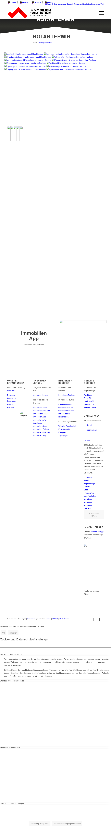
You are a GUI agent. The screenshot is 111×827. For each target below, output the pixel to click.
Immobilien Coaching (41, 432)
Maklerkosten (64, 413)
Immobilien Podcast (41, 429)
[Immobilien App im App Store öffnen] (34, 349)
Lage (86, 489)
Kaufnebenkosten (65, 404)
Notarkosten (63, 416)
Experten (11, 395)
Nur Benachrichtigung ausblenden (67, 823)
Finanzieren (89, 492)
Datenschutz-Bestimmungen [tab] (12, 803)
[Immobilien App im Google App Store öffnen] (34, 354)
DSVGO (55, 619)
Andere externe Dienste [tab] (10, 747)
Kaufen (87, 480)
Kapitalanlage (89, 483)
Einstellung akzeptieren (39, 823)
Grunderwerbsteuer (66, 410)
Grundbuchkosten (65, 407)
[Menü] (100, 12)
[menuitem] (12, 2)
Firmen (50, 3)
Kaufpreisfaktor (90, 401)
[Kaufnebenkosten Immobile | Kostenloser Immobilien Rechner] (71, 54)
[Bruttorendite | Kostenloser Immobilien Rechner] (25, 63)
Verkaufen (88, 505)
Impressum (31, 619)
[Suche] (93, 12)
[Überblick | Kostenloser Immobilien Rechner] (23, 54)
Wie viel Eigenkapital (67, 426)
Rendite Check (90, 407)
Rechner (37, 3)
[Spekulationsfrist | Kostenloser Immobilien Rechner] (69, 69)
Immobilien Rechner (66, 395)
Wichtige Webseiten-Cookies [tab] (12, 680)
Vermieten (88, 499)
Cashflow (88, 395)
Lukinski (48, 619)
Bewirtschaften (90, 495)
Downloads (11, 401)
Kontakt (90, 425)
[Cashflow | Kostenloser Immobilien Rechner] (66, 63)
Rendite (87, 486)
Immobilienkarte (39, 419)
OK (3, 633)
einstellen (13, 633)
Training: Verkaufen (45, 42)
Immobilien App (39, 416)
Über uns (11, 390)
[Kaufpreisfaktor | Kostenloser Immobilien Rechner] (74, 60)
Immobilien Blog (39, 435)
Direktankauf (92, 429)
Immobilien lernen (40, 395)
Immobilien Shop (40, 426)
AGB (61, 619)
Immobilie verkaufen (41, 410)
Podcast (10, 404)
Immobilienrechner (40, 413)
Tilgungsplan (63, 435)
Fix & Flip (88, 398)
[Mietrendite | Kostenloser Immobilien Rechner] (66, 66)
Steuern (25, 3)
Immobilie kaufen (40, 407)
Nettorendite (89, 404)
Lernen (13, 3)
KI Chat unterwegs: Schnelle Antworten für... (65, 4)
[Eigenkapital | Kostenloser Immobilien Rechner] (25, 66)
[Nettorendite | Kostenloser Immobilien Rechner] (72, 57)
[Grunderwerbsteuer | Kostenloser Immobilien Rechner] (27, 57)
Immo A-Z (88, 477)
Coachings (11, 398)
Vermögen (88, 502)
